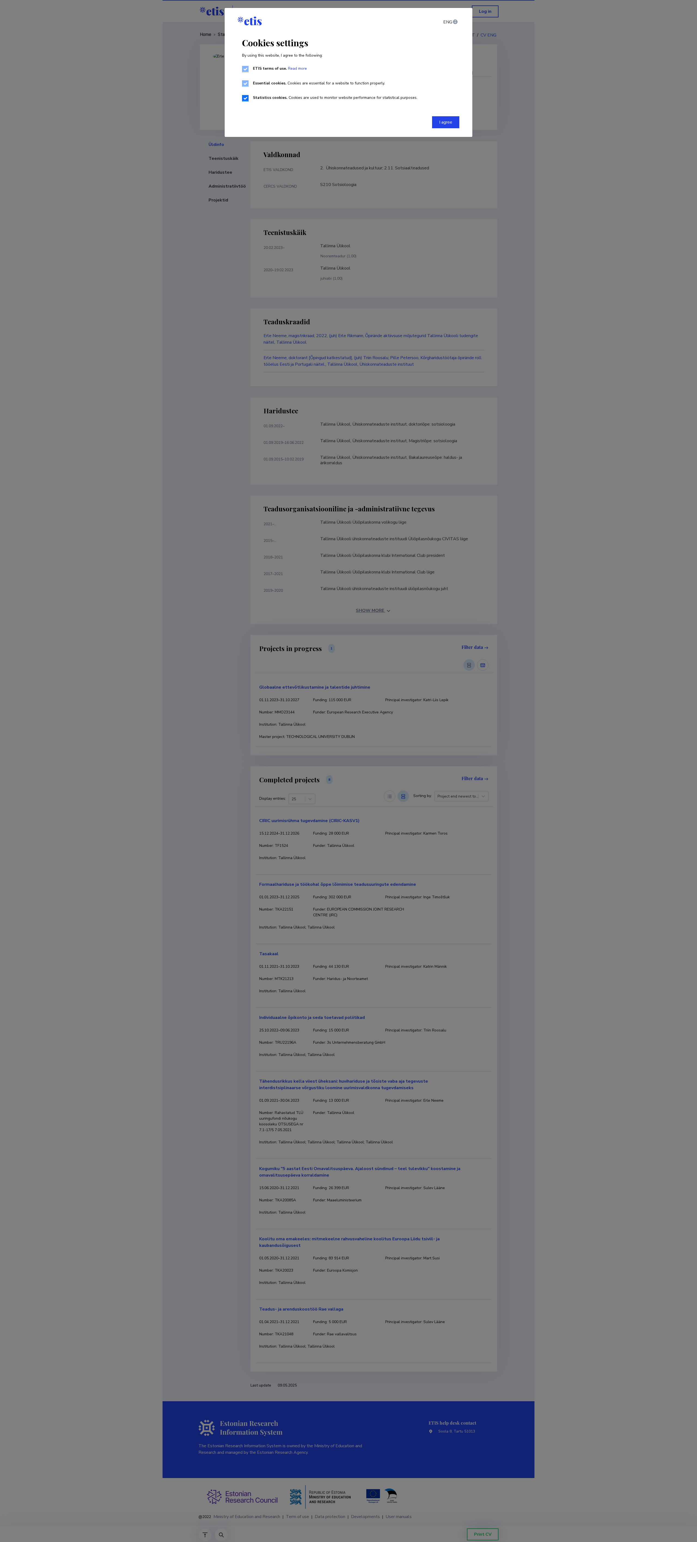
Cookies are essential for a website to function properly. (319, 83)
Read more (297, 68)
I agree (445, 122)
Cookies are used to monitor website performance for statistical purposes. (335, 97)
